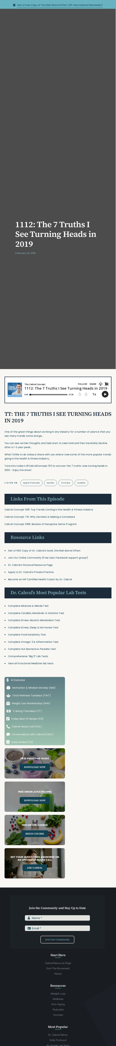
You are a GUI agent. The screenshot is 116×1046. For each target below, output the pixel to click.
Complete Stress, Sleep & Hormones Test (33, 627)
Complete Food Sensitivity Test (27, 634)
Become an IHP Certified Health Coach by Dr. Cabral (40, 579)
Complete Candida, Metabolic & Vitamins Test (36, 613)
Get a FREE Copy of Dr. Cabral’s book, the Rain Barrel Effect (44, 550)
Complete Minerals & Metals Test (28, 606)
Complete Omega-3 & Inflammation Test (33, 642)
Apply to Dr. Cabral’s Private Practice (31, 572)
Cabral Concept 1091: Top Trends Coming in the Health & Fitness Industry (49, 509)
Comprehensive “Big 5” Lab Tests (28, 656)
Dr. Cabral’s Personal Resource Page (30, 565)
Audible (81, 483)
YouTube (65, 483)
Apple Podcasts (31, 483)
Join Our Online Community (24, 557)
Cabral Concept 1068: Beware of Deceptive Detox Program (41, 524)
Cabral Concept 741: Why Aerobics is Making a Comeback (40, 517)
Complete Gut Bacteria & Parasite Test (32, 649)
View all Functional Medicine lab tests (30, 663)
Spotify (50, 483)
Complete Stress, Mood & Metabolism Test (34, 620)
